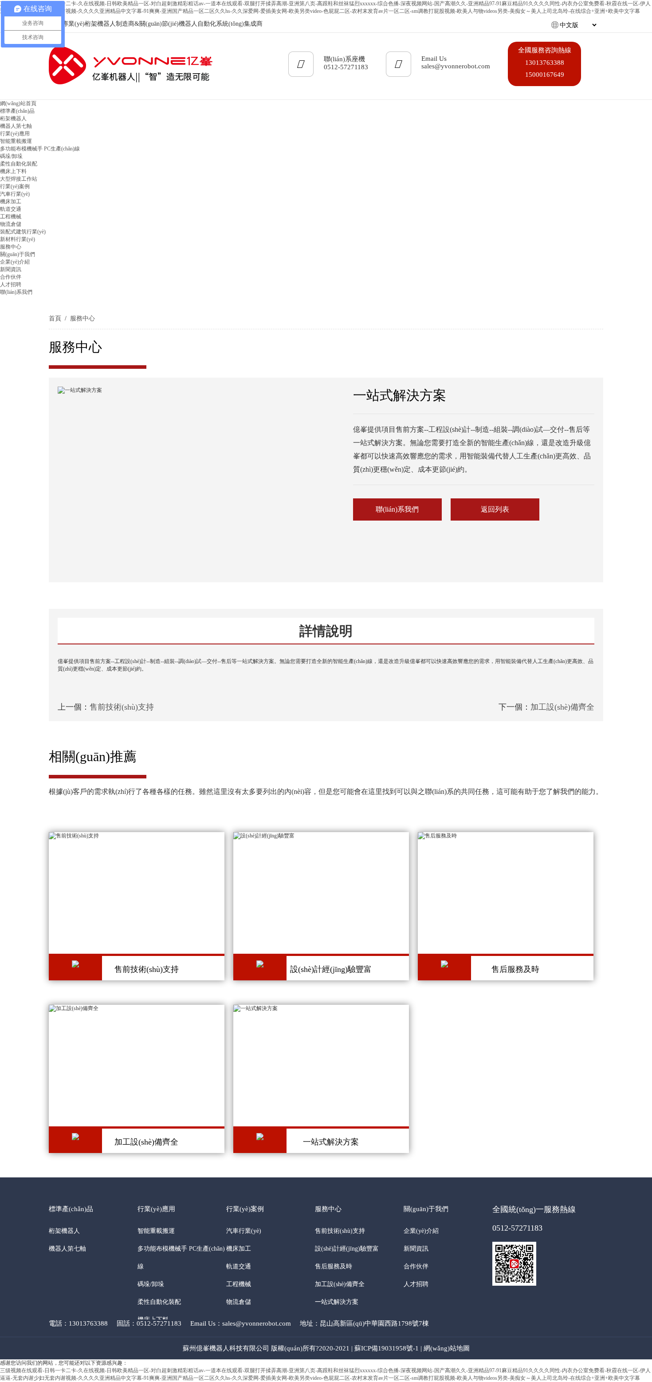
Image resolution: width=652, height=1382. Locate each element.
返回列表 (495, 509)
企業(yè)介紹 (15, 262)
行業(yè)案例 (245, 1208)
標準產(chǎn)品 (71, 1208)
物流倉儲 (10, 224)
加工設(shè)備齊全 (562, 707)
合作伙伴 (10, 277)
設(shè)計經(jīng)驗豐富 (347, 1248)
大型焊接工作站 (18, 179)
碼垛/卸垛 (11, 156)
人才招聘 (10, 284)
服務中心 (82, 318)
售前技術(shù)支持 (122, 707)
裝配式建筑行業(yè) (23, 232)
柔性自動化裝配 (18, 164)
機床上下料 (13, 171)
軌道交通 (10, 209)
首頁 (55, 318)
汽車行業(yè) (15, 194)
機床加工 (10, 201)
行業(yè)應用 (156, 1208)
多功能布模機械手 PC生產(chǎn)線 (40, 149)
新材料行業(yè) (17, 239)
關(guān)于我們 (426, 1208)
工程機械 (10, 216)
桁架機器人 (13, 118)
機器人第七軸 (16, 126)
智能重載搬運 (16, 141)
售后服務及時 (333, 1266)
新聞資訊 (10, 269)
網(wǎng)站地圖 (447, 1348)
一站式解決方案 (336, 1302)
